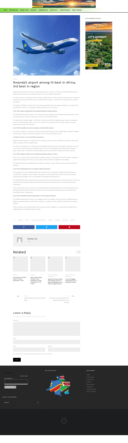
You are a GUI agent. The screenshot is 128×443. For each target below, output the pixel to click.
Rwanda (50, 220)
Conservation (43, 10)
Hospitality (54, 10)
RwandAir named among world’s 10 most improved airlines (38, 196)
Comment (16, 320)
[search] (38, 402)
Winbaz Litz (32, 239)
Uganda (72, 220)
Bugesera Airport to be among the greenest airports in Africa (39, 154)
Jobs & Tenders (77, 10)
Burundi (21, 220)
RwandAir (58, 220)
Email (15, 346)
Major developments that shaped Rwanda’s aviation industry (39, 111)
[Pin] (69, 227)
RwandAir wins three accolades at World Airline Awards (37, 128)
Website (50, 346)
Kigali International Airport (39, 220)
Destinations (13, 10)
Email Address (8, 378)
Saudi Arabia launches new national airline (34, 298)
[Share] (24, 227)
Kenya (27, 220)
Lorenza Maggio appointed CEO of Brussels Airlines (71, 280)
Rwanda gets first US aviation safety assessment (35, 169)
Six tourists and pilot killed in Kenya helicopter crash (19, 279)
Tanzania (65, 220)
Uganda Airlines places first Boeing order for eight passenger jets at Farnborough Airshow (55, 281)
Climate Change (65, 10)
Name (15, 338)
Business (55, 274)
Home (5, 10)
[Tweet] (46, 227)
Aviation (33, 10)
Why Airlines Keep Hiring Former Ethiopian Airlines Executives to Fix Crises (36, 280)
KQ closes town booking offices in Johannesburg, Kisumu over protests (59, 299)
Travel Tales (24, 10)
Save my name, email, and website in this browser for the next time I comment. (33, 354)
